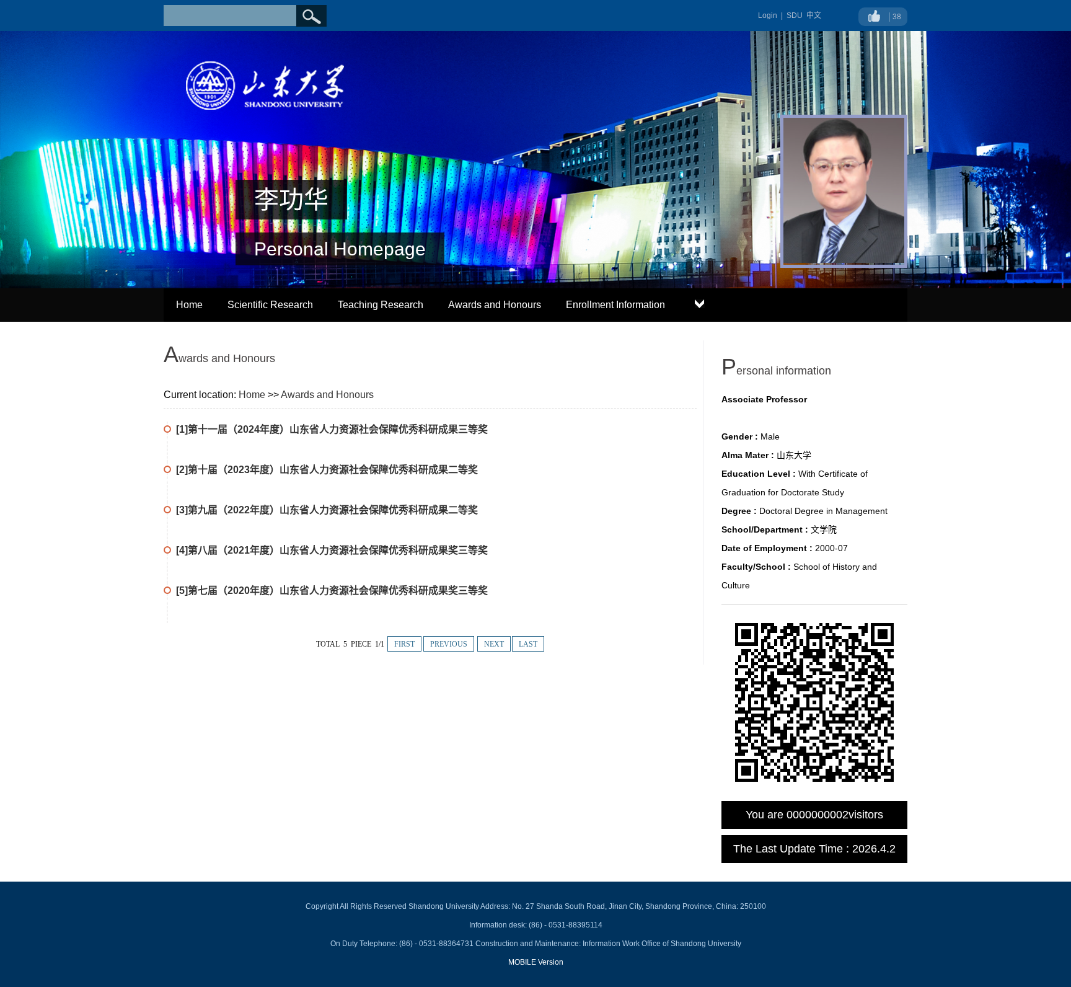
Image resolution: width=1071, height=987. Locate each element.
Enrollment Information (615, 304)
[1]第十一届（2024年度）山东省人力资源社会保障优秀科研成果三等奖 (332, 429)
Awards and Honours (494, 304)
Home (189, 304)
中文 (813, 15)
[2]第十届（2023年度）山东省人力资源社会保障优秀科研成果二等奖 (327, 469)
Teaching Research (380, 304)
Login (767, 15)
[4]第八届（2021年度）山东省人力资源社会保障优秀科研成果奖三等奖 (332, 550)
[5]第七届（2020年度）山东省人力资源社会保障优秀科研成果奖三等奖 (332, 590)
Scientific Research (270, 304)
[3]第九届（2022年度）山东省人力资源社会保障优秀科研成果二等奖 (327, 510)
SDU (795, 15)
